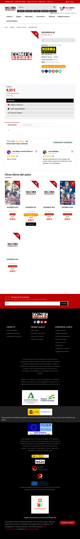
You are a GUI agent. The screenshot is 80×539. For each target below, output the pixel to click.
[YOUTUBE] (45, 322)
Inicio (6, 27)
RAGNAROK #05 (12, 259)
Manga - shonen (21, 27)
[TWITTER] (38, 322)
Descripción (12, 125)
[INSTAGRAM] (41, 322)
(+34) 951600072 (12, 330)
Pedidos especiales (61, 333)
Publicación (45, 11)
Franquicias (41, 1)
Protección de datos (37, 336)
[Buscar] (54, 7)
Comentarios (27, 125)
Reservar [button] (11, 101)
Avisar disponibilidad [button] (18, 109)
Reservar (31, 224)
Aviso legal (34, 330)
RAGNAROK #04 (67, 207)
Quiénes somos (9, 1)
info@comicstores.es (13, 333)
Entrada (37, 11)
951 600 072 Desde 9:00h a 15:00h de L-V (64, 13)
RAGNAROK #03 (49, 207)
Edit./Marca (29, 11)
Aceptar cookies (67, 523)
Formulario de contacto (14, 336)
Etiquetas (21, 11)
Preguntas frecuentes (62, 351)
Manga (12, 27)
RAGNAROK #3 (31, 207)
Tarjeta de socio (32, 1)
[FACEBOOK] (34, 322)
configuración (32, 529)
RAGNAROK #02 (12, 207)
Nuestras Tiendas (20, 1)
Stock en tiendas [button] (16, 113)
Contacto (50, 1)
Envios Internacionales (62, 336)
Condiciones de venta (37, 333)
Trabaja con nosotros (62, 348)
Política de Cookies (37, 339)
